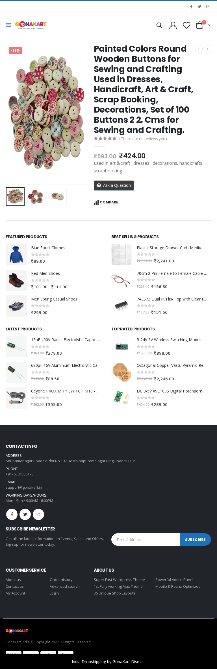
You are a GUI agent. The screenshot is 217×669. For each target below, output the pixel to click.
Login (54, 593)
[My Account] (172, 25)
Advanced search (65, 586)
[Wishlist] (187, 25)
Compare (109, 202)
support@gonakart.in (24, 487)
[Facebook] (191, 6)
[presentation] (12, 114)
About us (13, 579)
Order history (61, 579)
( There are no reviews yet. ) (143, 138)
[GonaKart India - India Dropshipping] (31, 25)
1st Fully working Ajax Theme (118, 586)
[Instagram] (207, 6)
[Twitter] (199, 6)
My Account (15, 593)
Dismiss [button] (138, 661)
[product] (16, 254)
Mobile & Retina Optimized (178, 586)
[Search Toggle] (159, 25)
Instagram (38, 514)
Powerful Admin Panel (174, 579)
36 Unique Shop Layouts (114, 593)
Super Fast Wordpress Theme (119, 579)
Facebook (12, 514)
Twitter (25, 514)
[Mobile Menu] (10, 25)
